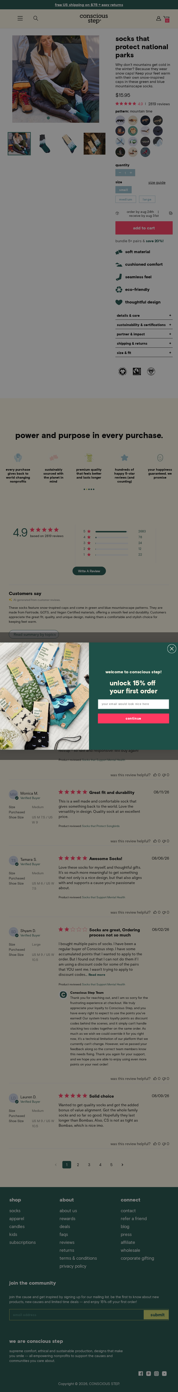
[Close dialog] (172, 649)
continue (133, 718)
